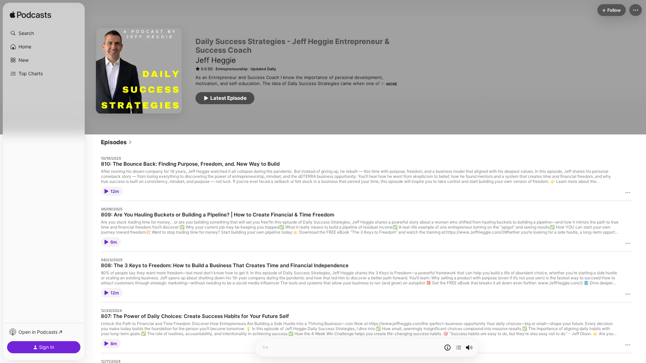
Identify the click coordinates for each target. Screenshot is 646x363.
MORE (391, 84)
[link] (116, 142)
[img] (30, 15)
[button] (43, 33)
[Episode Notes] (447, 347)
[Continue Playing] (459, 347)
